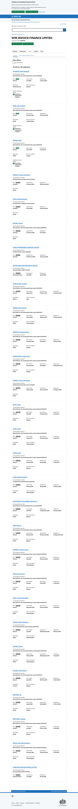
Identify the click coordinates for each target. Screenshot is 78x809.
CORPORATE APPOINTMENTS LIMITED (25, 767)
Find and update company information (21, 20)
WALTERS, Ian (17, 695)
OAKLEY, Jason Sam (19, 574)
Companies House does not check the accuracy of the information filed (25, 22)
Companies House (18, 805)
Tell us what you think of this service (19, 791)
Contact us (22, 802)
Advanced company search (18, 34)
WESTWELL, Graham (19, 719)
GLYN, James (17, 404)
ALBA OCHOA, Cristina (20, 284)
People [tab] (29, 51)
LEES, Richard (17, 525)
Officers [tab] (15, 55)
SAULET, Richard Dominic (20, 622)
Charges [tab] (36, 51)
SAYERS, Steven (18, 223)
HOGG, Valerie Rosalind (20, 199)
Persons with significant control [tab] (26, 55)
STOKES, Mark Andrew (20, 670)
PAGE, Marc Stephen (19, 106)
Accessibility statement (29, 802)
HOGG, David (17, 453)
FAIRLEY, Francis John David (21, 175)
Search (64, 30)
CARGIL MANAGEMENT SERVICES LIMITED (26, 247)
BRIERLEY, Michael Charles (21, 332)
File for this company (28, 43)
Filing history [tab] (23, 51)
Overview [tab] (15, 51)
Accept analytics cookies (18, 11)
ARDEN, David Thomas (20, 308)
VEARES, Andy (17, 140)
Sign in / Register (63, 23)
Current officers (19, 62)
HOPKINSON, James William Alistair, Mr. (25, 501)
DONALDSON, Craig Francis (21, 356)
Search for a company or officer (19, 26)
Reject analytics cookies (32, 11)
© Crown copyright (62, 805)
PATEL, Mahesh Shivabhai (20, 598)
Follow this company (17, 43)
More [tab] (42, 51)
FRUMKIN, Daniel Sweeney (21, 71)
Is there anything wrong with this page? (58, 791)
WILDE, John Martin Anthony (21, 743)
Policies (13, 802)
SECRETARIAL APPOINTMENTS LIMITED (25, 265)
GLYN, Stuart (17, 429)
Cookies (17, 802)
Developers (37, 802)
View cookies (42, 11)
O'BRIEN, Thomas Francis (20, 550)
